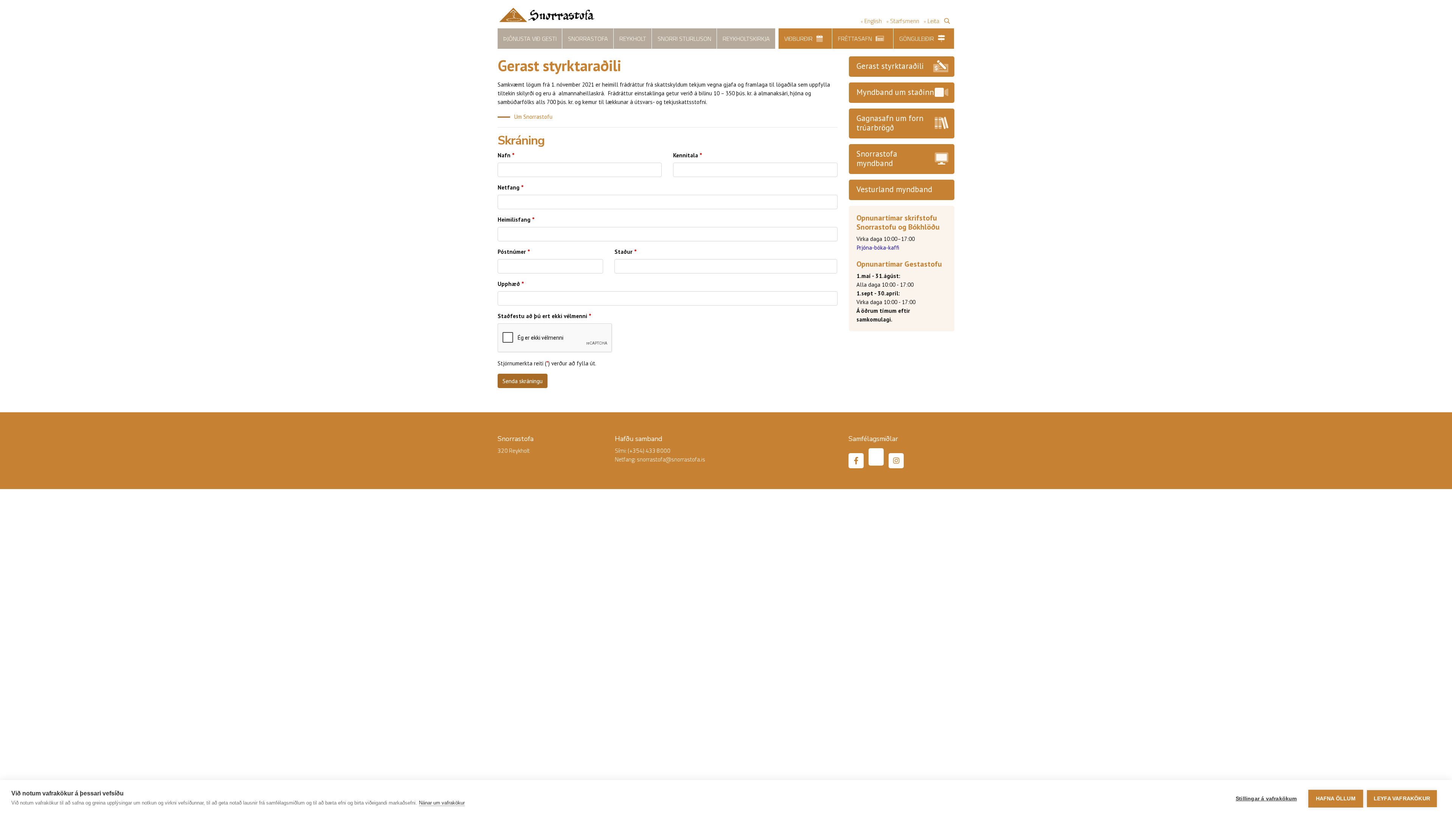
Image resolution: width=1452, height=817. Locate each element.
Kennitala (685, 155)
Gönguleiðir (916, 38)
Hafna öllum (1336, 798)
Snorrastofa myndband (876, 158)
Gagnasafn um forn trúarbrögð (889, 123)
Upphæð (509, 283)
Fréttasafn (855, 38)
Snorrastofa (588, 38)
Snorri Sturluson (684, 38)
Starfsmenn (904, 21)
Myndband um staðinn (895, 92)
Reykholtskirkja (746, 38)
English (873, 21)
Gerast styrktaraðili (890, 66)
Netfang (509, 187)
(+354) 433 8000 (649, 450)
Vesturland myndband (894, 189)
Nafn (504, 155)
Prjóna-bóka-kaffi (877, 247)
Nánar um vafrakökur (442, 803)
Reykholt (632, 38)
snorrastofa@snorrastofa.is (671, 459)
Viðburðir (798, 38)
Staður (623, 251)
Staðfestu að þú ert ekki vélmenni (542, 316)
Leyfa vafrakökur (1402, 798)
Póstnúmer (512, 251)
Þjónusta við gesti (530, 38)
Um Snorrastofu (533, 116)
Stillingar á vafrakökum (1266, 798)
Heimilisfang (514, 219)
